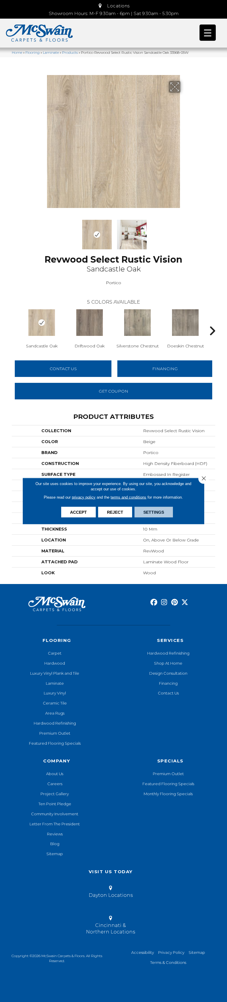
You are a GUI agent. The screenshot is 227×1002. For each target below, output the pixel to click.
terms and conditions (128, 497)
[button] (113, 5)
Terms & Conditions (168, 962)
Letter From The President (55, 824)
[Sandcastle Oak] (42, 322)
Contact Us (63, 368)
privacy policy (83, 497)
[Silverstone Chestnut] (137, 322)
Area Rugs (54, 713)
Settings (153, 512)
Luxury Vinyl (55, 693)
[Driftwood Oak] (90, 322)
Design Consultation (168, 673)
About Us (54, 773)
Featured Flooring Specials (55, 743)
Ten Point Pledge (54, 803)
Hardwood (54, 663)
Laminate (51, 52)
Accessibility (142, 952)
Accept (78, 512)
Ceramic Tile (55, 703)
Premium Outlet (54, 733)
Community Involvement (54, 813)
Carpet (54, 653)
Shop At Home (168, 663)
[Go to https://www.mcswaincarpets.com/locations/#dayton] (110, 893)
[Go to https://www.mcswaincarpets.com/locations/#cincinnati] (110, 926)
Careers (54, 783)
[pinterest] (174, 602)
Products (70, 52)
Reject (115, 512)
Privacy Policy (171, 952)
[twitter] (185, 602)
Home (17, 52)
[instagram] (164, 602)
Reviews (55, 834)
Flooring (32, 52)
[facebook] (154, 602)
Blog (54, 843)
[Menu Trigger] (208, 33)
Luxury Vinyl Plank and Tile (54, 673)
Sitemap (54, 853)
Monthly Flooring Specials (168, 793)
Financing (168, 683)
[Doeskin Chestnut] (185, 322)
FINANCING (165, 368)
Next (184, 232)
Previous (43, 232)
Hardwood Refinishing (55, 723)
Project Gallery (54, 793)
